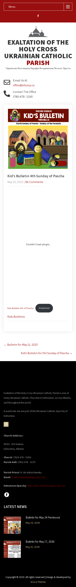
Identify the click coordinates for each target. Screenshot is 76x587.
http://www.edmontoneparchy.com (46, 485)
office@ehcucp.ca (23, 85)
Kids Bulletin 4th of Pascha (20, 308)
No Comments (34, 182)
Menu (11, 7)
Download (44, 308)
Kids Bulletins (16, 317)
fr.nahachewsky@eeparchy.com (28, 477)
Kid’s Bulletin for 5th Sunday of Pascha (46, 353)
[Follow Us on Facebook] (7, 496)
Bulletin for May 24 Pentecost (43, 517)
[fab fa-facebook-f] (38, 16)
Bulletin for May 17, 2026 (40, 541)
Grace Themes (38, 581)
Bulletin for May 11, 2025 (21, 345)
